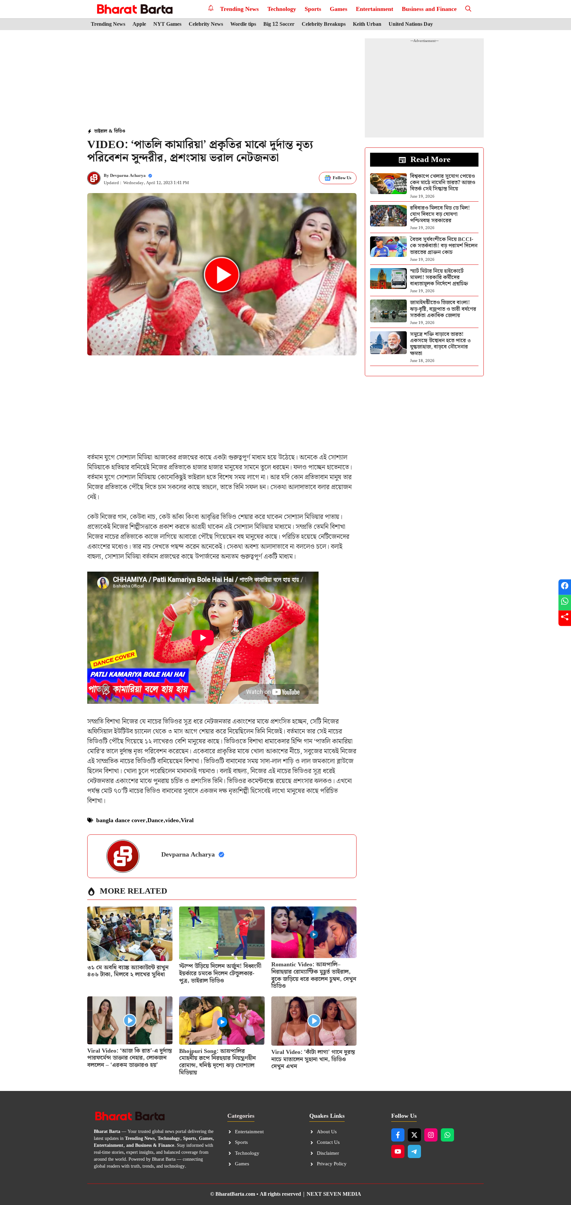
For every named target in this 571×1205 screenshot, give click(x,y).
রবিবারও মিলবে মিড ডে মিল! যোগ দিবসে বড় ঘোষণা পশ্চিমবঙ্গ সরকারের (440, 214)
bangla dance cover (120, 820)
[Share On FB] (564, 587)
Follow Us (342, 178)
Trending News (239, 9)
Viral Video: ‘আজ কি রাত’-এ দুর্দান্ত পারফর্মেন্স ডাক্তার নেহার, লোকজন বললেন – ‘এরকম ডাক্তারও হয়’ (129, 1058)
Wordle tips (243, 24)
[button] (468, 9)
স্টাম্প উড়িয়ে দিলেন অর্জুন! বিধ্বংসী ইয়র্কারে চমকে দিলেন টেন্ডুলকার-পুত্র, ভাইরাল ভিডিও (220, 973)
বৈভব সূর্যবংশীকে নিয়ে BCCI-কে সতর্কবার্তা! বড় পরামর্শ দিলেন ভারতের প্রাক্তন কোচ (443, 245)
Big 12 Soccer (278, 24)
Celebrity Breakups (324, 24)
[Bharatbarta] (133, 9)
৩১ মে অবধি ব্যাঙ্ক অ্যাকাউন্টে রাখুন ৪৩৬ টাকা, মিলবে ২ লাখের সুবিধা (128, 971)
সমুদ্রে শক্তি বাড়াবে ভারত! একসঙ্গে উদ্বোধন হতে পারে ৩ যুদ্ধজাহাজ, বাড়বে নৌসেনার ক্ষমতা (440, 344)
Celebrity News (206, 24)
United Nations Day (411, 24)
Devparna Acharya (128, 175)
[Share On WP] (564, 602)
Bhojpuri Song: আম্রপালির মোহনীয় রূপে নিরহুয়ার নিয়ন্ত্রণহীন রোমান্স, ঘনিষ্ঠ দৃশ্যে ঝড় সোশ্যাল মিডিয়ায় (217, 1061)
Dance (155, 820)
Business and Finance (429, 9)
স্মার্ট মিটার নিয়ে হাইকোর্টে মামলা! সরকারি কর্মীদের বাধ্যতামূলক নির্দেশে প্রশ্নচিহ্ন (439, 277)
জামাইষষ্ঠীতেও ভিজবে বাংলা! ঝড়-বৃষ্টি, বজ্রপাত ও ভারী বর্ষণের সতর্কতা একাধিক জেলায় (443, 309)
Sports (313, 9)
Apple (139, 24)
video (172, 820)
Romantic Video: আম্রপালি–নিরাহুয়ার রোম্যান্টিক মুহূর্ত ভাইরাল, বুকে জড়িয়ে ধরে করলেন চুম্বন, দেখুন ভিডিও (313, 975)
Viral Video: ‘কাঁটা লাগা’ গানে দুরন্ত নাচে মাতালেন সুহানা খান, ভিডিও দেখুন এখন (313, 1059)
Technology (281, 9)
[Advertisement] (222, 79)
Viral (187, 820)
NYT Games (167, 24)
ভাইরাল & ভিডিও (109, 131)
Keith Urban (367, 24)
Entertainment (374, 9)
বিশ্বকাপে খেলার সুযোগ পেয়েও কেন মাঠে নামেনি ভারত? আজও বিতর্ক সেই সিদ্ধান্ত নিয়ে (442, 182)
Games (338, 9)
